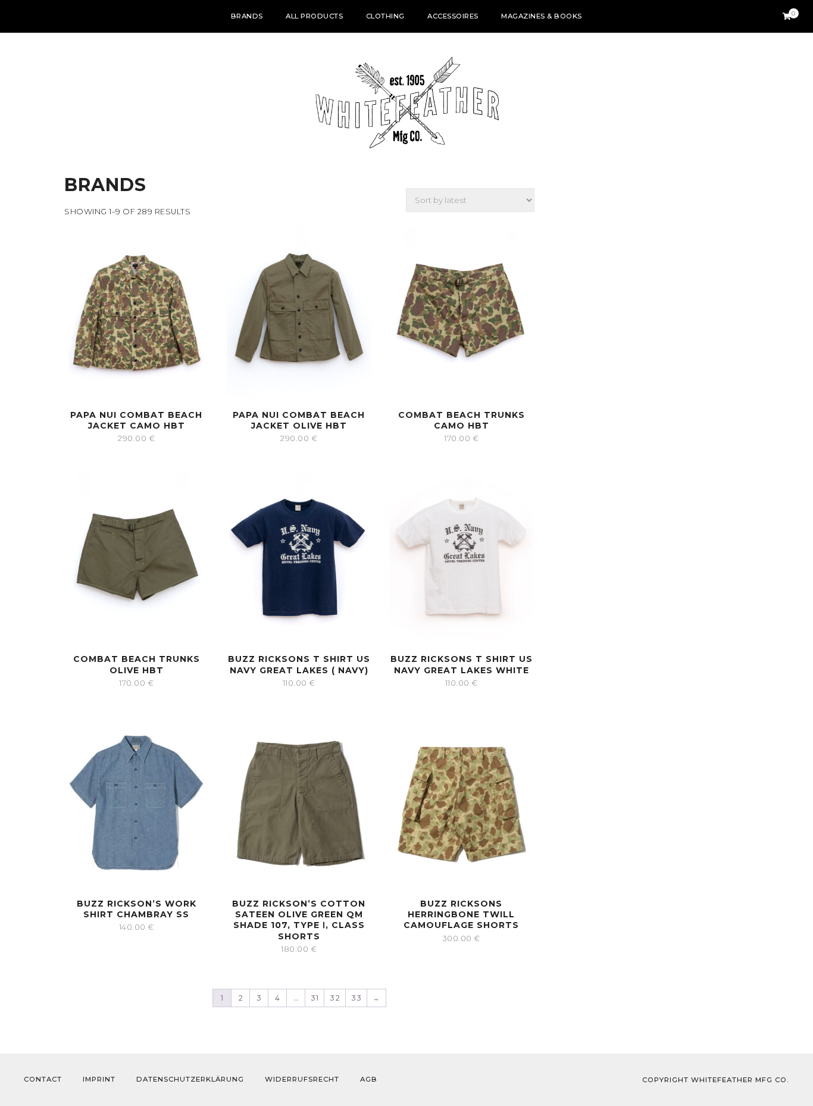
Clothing (385, 16)
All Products (314, 16)
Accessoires (453, 16)
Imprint (99, 1079)
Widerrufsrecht (302, 1079)
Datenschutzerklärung (190, 1079)
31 (314, 997)
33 (356, 997)
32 (335, 997)
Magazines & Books (541, 16)
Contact (43, 1079)
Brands (247, 16)
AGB (368, 1079)
